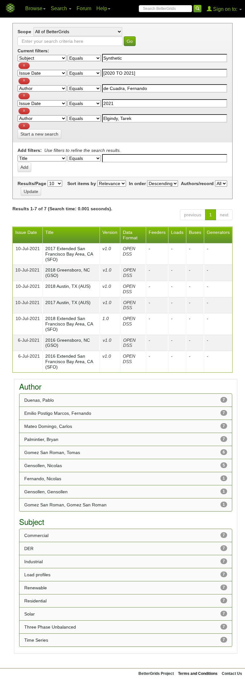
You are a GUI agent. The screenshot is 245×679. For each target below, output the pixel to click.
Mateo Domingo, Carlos (48, 426)
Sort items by (81, 183)
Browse (33, 8)
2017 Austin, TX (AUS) (68, 302)
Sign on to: (225, 9)
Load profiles (37, 574)
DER (28, 548)
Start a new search (39, 134)
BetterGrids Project (156, 673)
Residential (35, 600)
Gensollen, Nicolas (43, 465)
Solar (29, 613)
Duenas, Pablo (39, 400)
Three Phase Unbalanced (50, 627)
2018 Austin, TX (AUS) (68, 286)
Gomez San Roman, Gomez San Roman (65, 504)
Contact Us (232, 673)
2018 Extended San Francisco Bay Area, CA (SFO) (69, 324)
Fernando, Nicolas (42, 478)
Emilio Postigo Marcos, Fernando (57, 413)
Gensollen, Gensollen (46, 491)
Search (59, 8)
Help (101, 8)
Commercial (36, 535)
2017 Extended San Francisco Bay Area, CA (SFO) (69, 254)
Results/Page (32, 183)
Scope (24, 31)
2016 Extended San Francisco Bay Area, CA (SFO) (69, 361)
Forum (84, 8)
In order (137, 183)
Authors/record (197, 183)
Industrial (33, 561)
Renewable (35, 587)
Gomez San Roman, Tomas (52, 452)
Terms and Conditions (198, 673)
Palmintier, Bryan (41, 439)
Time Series (36, 640)
